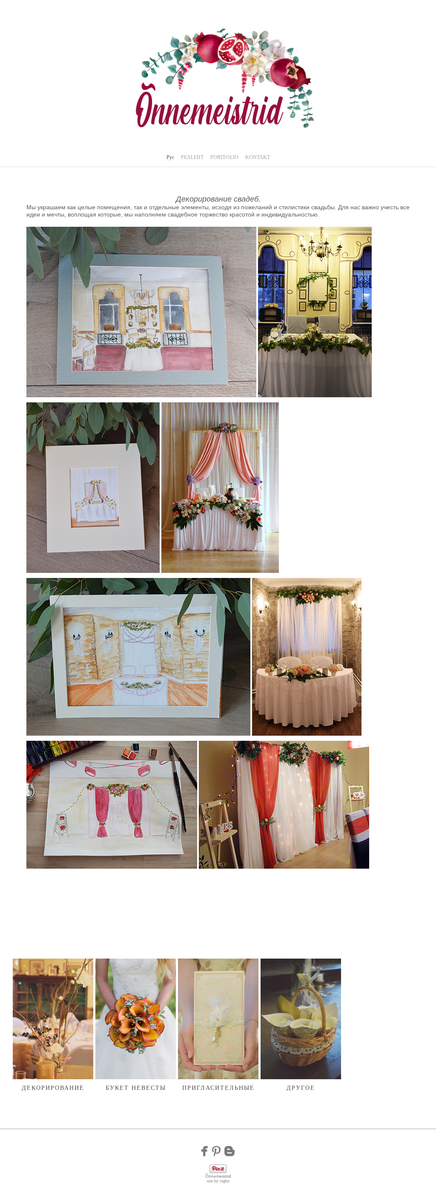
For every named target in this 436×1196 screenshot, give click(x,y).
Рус (170, 157)
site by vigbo (218, 1181)
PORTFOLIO (224, 157)
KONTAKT (257, 157)
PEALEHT (192, 157)
